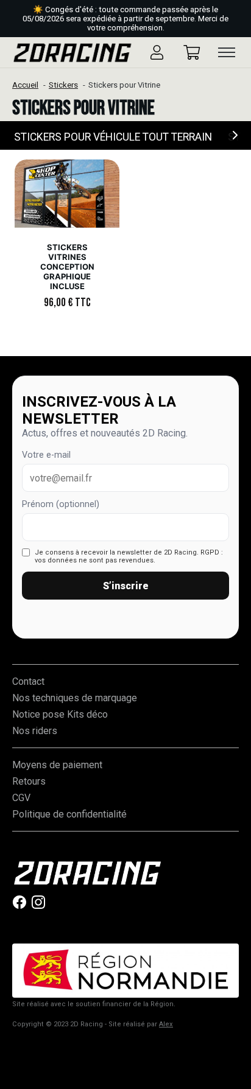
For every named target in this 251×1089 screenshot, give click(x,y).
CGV (21, 798)
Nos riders (34, 731)
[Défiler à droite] (236, 135)
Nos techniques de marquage (74, 698)
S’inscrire (126, 586)
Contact (28, 681)
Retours (29, 781)
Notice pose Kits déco (60, 714)
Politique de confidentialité (69, 814)
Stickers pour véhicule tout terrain (113, 137)
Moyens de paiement (57, 765)
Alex (166, 1024)
